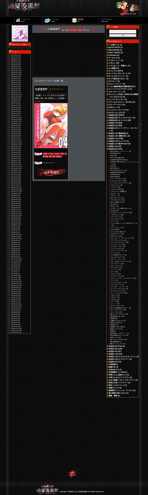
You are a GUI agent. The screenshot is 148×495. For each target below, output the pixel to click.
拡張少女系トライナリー (118, 382)
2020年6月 (14, 199)
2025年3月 (14, 88)
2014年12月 (14, 328)
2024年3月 (14, 111)
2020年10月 (14, 192)
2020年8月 (14, 195)
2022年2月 (14, 160)
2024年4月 (14, 110)
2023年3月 (14, 135)
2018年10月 (14, 238)
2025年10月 (14, 74)
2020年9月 (14, 194)
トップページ (25, 20)
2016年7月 (14, 291)
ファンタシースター (116, 246)
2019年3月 (14, 229)
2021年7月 (14, 174)
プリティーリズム (116, 276)
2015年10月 (14, 309)
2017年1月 (14, 279)
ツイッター (55, 20)
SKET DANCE (114, 52)
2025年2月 (14, 90)
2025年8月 (14, 78)
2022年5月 (14, 154)
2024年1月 (14, 115)
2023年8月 (14, 125)
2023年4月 (14, 133)
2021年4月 (14, 180)
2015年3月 (14, 322)
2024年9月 (14, 100)
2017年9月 (14, 264)
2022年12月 (14, 141)
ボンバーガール (115, 312)
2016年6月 (14, 293)
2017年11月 (14, 260)
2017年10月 (14, 262)
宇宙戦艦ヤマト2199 (117, 372)
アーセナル (113, 58)
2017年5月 (14, 272)
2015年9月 (14, 311)
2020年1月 (14, 209)
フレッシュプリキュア (117, 293)
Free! (112, 166)
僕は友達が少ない (116, 316)
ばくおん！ (113, 193)
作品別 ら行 (113, 354)
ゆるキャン (113, 107)
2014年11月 (14, 330)
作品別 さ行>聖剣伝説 (117, 133)
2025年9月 (14, 76)
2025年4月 (14, 86)
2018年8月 (14, 242)
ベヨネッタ (113, 295)
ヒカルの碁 (113, 229)
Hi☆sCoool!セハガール (117, 170)
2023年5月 (14, 131)
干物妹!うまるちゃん (116, 320)
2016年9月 (14, 287)
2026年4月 (14, 63)
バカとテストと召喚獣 (117, 191)
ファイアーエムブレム (117, 240)
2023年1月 (14, 139)
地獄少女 (112, 367)
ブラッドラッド (115, 265)
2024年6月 (14, 106)
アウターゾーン (115, 60)
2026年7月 (14, 57)
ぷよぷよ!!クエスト (116, 257)
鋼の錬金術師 (114, 341)
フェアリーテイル (116, 248)
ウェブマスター (106, 20)
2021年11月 (14, 166)
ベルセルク (113, 299)
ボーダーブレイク (116, 305)
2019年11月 (14, 213)
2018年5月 (14, 248)
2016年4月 (14, 297)
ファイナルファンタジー (118, 242)
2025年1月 (14, 92)
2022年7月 (14, 151)
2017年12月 (14, 258)
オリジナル (113, 71)
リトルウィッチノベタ (117, 110)
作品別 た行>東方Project (118, 144)
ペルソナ (113, 301)
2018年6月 (14, 246)
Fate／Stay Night (115, 157)
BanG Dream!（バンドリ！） (119, 151)
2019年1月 (14, 233)
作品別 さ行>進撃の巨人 (118, 136)
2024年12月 (14, 94)
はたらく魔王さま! (116, 202)
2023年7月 (14, 127)
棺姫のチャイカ (115, 329)
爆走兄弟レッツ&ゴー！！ (118, 333)
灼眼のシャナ (114, 388)
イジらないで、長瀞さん (118, 65)
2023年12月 (14, 117)
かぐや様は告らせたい (117, 79)
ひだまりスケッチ (116, 234)
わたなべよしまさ (116, 112)
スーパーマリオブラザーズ (119, 89)
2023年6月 (14, 129)
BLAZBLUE (114, 153)
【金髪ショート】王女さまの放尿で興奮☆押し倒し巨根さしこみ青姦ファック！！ (50, 98)
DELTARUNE (114, 50)
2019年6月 (14, 223)
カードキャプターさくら (118, 73)
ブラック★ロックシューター (119, 261)
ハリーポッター (115, 217)
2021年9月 (14, 170)
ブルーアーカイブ (116, 105)
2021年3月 (14, 182)
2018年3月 (14, 252)
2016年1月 (14, 303)
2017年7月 (14, 268)
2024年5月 (14, 108)
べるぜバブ (113, 297)
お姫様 (45, 153)
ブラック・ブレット (116, 259)
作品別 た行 (113, 138)
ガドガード (113, 81)
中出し (62, 153)
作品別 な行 (113, 146)
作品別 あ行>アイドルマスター (121, 118)
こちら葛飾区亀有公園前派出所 (121, 86)
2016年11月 (14, 283)
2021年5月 (14, 178)
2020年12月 (14, 188)
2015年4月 (14, 320)
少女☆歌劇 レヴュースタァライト (122, 380)
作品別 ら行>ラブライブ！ (119, 359)
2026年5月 (14, 61)
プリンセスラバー (116, 284)
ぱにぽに (113, 204)
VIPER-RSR (114, 174)
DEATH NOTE (114, 47)
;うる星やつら (114, 45)
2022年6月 (14, 153)
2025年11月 (14, 72)
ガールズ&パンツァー (117, 76)
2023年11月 (14, 119)
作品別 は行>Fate (115, 346)
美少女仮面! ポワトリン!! (118, 335)
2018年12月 (14, 235)
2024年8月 (14, 102)
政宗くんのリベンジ (116, 385)
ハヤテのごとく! (115, 215)
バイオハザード (115, 185)
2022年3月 (14, 158)
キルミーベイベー (116, 84)
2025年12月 (14, 70)
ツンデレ (50, 153)
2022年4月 (14, 156)
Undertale (113, 55)
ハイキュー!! (114, 187)
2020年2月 (14, 207)
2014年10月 (14, 332)
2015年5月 (14, 318)
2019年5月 (14, 225)
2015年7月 (14, 315)
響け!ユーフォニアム (116, 344)
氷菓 (111, 331)
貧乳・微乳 (52, 156)
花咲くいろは (114, 337)
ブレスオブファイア (48, 163)
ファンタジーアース (116, 244)
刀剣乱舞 (112, 364)
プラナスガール (115, 267)
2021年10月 (14, 168)
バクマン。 (113, 195)
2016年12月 (14, 281)
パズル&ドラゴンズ (116, 200)
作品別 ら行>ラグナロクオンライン (122, 356)
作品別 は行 (113, 149)
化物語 (112, 318)
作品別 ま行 (113, 349)
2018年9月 (14, 240)
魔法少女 (59, 156)
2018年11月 (14, 236)
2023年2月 (14, 137)
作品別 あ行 (113, 115)
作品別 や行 (113, 351)
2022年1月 (14, 162)
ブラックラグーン (116, 263)
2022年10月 (14, 145)
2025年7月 (14, 80)
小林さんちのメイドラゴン (119, 377)
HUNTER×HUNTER (116, 172)
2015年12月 (14, 305)
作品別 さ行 (113, 125)
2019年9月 (14, 217)
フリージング (114, 270)
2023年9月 (14, 123)
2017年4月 (14, 274)
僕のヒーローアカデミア (118, 314)
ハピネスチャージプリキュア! (119, 212)
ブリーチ (113, 272)
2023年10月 (14, 121)
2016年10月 (14, 285)
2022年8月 (14, 149)
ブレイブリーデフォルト (118, 289)
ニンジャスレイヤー (116, 99)
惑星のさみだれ (115, 322)
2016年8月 (14, 289)
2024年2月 (14, 113)
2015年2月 (14, 324)
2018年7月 (14, 244)
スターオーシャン (116, 92)
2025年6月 (14, 82)
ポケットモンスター (116, 310)
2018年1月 (14, 256)
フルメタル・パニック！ (118, 286)
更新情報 (80, 20)
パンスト (113, 221)
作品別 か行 (113, 123)
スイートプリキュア (116, 179)
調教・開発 (113, 395)
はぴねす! (113, 210)
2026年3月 (14, 65)
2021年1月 (14, 186)
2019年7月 (14, 221)
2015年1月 (14, 326)
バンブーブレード (116, 227)
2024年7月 (14, 104)
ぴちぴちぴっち (115, 236)
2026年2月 (14, 67)
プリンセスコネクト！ (117, 282)
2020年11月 (14, 190)
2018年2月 (14, 254)
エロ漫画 (112, 68)
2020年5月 (14, 201)
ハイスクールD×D (116, 189)
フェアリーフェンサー (117, 250)
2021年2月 (14, 184)
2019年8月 (14, 219)
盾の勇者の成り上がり (117, 393)
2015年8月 (14, 313)
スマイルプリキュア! (116, 181)
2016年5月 (14, 295)
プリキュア (113, 274)
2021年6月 (14, 176)
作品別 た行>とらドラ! (117, 141)
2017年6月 (14, 270)
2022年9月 (14, 147)
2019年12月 (14, 211)
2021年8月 (14, 172)
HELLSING (113, 168)
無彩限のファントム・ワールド (121, 390)
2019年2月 (14, 231)
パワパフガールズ (116, 219)
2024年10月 (14, 98)
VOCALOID (114, 176)
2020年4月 (14, 203)
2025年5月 (14, 84)
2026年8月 (14, 55)
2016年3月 (14, 299)
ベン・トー (113, 303)
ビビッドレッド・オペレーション (120, 238)
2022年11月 (14, 143)
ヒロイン (57, 153)
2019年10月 (14, 215)
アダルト (112, 63)
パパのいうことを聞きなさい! (119, 208)
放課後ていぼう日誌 (116, 327)
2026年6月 (14, 59)
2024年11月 (14, 96)
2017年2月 (14, 277)
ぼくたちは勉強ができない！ (119, 308)
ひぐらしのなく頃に (116, 231)
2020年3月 (14, 205)
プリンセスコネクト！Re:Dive (121, 102)
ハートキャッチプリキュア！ (119, 183)
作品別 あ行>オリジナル (118, 120)
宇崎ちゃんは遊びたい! (118, 375)
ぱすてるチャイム (116, 198)
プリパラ (113, 280)
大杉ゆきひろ (114, 369)
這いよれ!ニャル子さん (117, 339)
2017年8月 (14, 266)
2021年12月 (14, 164)
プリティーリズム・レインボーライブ (122, 278)
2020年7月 (14, 197)
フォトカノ (113, 253)
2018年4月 (14, 250)
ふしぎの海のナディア (117, 255)
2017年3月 (14, 276)
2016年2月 (14, 301)
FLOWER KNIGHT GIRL (118, 160)
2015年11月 (14, 307)
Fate (111, 155)
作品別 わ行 (113, 362)
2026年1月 (14, 69)
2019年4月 (14, 227)
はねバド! (113, 206)
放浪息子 (113, 325)
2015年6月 (14, 317)
